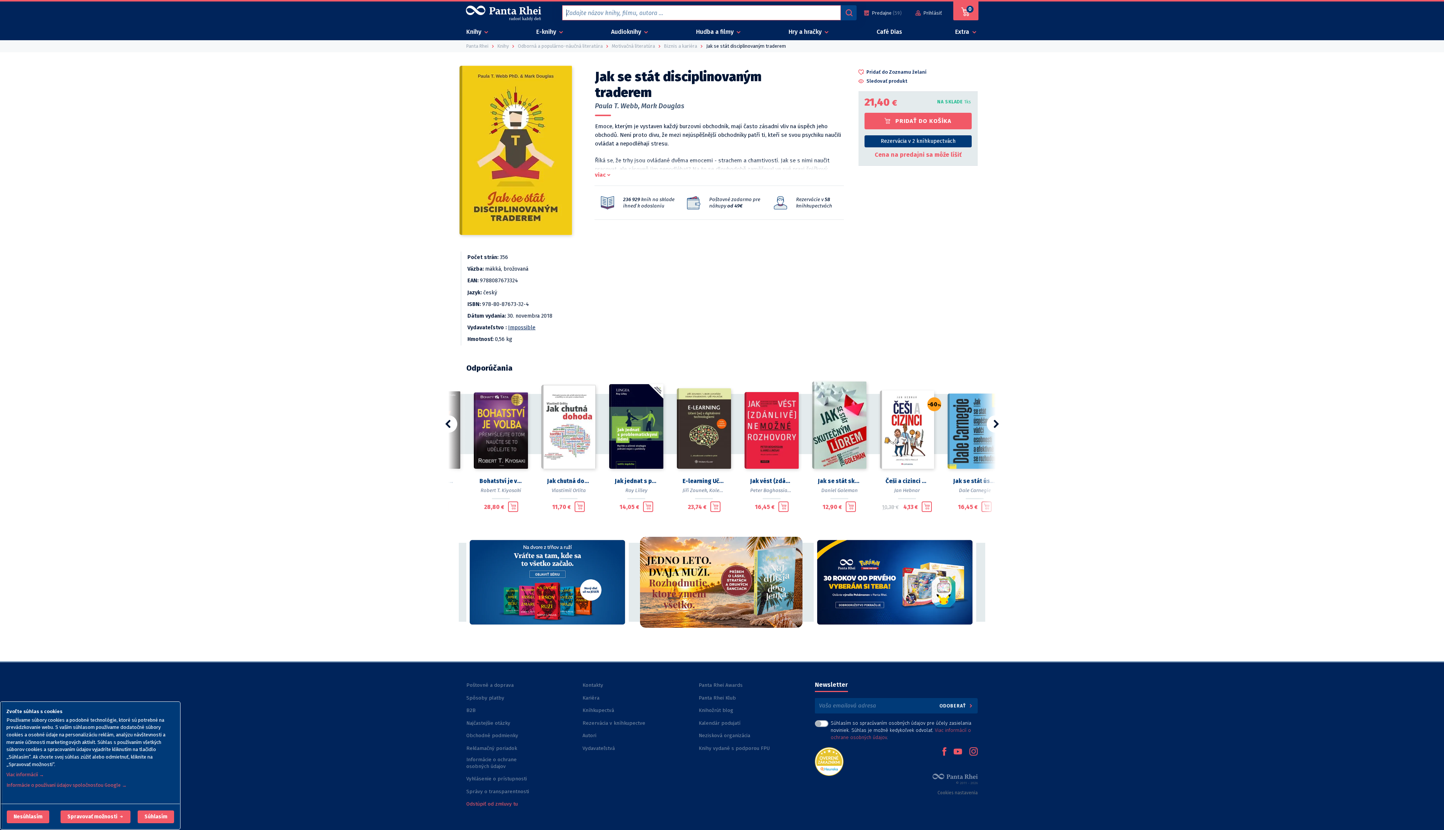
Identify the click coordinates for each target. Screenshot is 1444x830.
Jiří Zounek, (695, 490)
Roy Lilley (636, 490)
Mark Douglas (662, 106)
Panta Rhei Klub (717, 698)
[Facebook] (944, 752)
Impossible (521, 327)
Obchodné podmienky (492, 735)
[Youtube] (958, 752)
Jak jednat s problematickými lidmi (636, 481)
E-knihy (547, 31)
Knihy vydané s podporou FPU (734, 748)
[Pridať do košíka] (513, 506)
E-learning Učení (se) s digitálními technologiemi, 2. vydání (704, 481)
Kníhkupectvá (598, 710)
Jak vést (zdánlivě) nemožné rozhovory (771, 481)
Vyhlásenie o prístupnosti (496, 778)
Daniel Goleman (839, 490)
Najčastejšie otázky (488, 723)
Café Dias (889, 31)
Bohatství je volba (500, 481)
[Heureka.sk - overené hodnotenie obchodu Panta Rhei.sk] (829, 761)
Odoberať (953, 706)
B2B (471, 710)
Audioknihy (627, 31)
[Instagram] (973, 752)
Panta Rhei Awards (721, 685)
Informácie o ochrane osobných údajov (491, 762)
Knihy (474, 31)
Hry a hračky (806, 31)
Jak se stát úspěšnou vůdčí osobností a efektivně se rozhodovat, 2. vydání (974, 481)
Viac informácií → (25, 774)
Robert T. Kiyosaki (501, 490)
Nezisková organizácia (724, 735)
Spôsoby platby (485, 698)
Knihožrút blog (716, 710)
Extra (963, 31)
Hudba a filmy (715, 31)
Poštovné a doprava (490, 685)
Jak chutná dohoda (568, 481)
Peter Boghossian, (771, 490)
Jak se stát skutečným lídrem (839, 481)
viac (600, 174)
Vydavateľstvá (598, 748)
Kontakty (592, 685)
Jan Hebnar (907, 490)
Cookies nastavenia (957, 792)
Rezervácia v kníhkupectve (613, 723)
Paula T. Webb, (617, 106)
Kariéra (590, 698)
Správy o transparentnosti (498, 791)
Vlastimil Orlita (569, 490)
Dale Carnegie (975, 490)
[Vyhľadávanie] (849, 12)
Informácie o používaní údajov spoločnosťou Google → (66, 785)
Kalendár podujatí (719, 723)
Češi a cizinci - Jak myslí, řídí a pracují (907, 481)
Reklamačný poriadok (491, 748)
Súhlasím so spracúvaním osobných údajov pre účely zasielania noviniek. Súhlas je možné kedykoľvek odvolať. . (901, 730)
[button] (28, 816)
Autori (589, 735)
